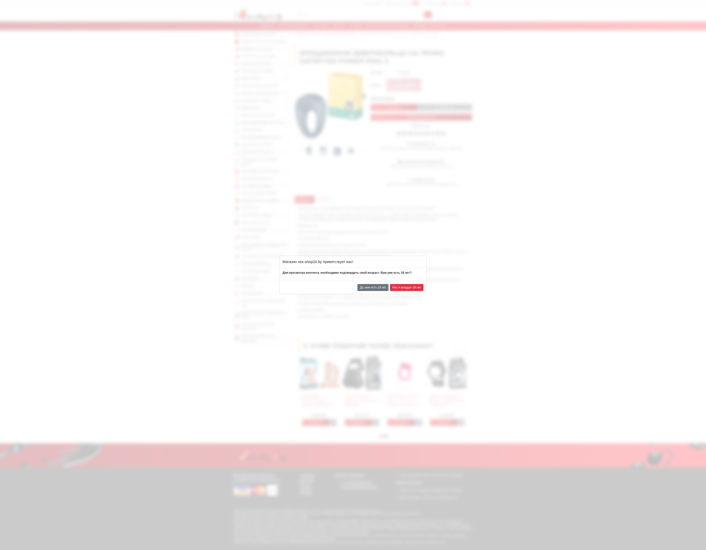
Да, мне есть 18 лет (373, 287)
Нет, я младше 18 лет (406, 287)
